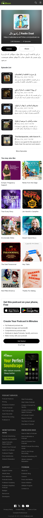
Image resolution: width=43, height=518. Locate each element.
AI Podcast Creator (28, 415)
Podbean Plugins (7, 453)
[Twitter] (19, 506)
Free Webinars (7, 476)
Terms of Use (32, 509)
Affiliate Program (27, 485)
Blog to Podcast (27, 418)
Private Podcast (7, 408)
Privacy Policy (8, 509)
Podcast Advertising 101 (29, 456)
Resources (5, 493)
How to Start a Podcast (29, 433)
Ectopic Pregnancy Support (8, 184)
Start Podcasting (27, 399)
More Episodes (21, 151)
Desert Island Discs (29, 238)
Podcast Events (7, 479)
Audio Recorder (7, 414)
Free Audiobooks (7, 456)
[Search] (36, 2)
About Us (24, 470)
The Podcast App (8, 411)
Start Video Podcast (28, 402)
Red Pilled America (8, 291)
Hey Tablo (26, 264)
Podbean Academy (8, 482)
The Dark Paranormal (8, 264)
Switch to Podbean (8, 450)
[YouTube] (27, 506)
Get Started (21, 341)
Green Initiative (26, 482)
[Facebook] (15, 506)
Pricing (4, 402)
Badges (4, 490)
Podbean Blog (26, 473)
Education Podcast (28, 424)
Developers (6, 496)
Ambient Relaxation (8, 459)
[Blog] (23, 506)
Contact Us (25, 488)
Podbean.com (28, 516)
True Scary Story (7, 211)
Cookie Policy (20, 509)
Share (27, 49)
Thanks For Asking (28, 291)
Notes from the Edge (29, 183)
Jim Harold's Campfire (30, 211)
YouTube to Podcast (28, 421)
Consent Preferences (20, 513)
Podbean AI (6, 420)
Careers (24, 476)
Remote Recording (8, 417)
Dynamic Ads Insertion (9, 439)
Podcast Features (8, 399)
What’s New (6, 473)
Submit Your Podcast (9, 447)
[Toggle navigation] (40, 2)
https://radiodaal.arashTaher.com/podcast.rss (21, 37)
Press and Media (27, 479)
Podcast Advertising (8, 436)
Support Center (7, 470)
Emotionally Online (7, 238)
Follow (9, 49)
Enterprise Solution (8, 405)
